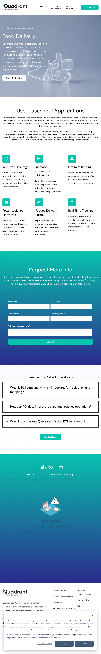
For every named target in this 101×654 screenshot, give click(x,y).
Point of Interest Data (63, 596)
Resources (70, 6)
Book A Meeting (14, 78)
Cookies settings (44, 644)
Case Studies (59, 602)
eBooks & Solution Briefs (64, 608)
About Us (70, 8)
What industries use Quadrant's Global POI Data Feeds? (47, 421)
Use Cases (54, 8)
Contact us (90, 7)
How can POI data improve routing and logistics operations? (50, 407)
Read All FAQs (51, 436)
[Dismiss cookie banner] (93, 616)
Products (42, 6)
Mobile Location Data (63, 590)
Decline (84, 644)
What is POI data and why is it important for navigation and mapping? (50, 390)
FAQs (79, 606)
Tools (55, 6)
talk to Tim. (84, 283)
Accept (64, 644)
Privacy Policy (83, 600)
